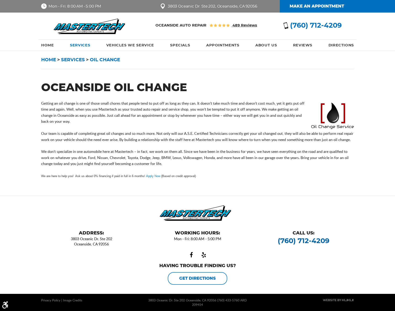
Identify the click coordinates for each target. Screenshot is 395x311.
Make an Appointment (317, 6)
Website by (338, 300)
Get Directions (197, 278)
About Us (266, 45)
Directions (341, 45)
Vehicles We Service (130, 45)
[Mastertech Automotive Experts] (91, 26)
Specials (180, 45)
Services (80, 45)
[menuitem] (47, 45)
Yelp (203, 255)
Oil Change (105, 60)
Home (47, 45)
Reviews (302, 45)
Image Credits (72, 300)
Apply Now (153, 176)
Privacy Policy (50, 300)
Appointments (222, 45)
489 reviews (244, 25)
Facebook (191, 255)
